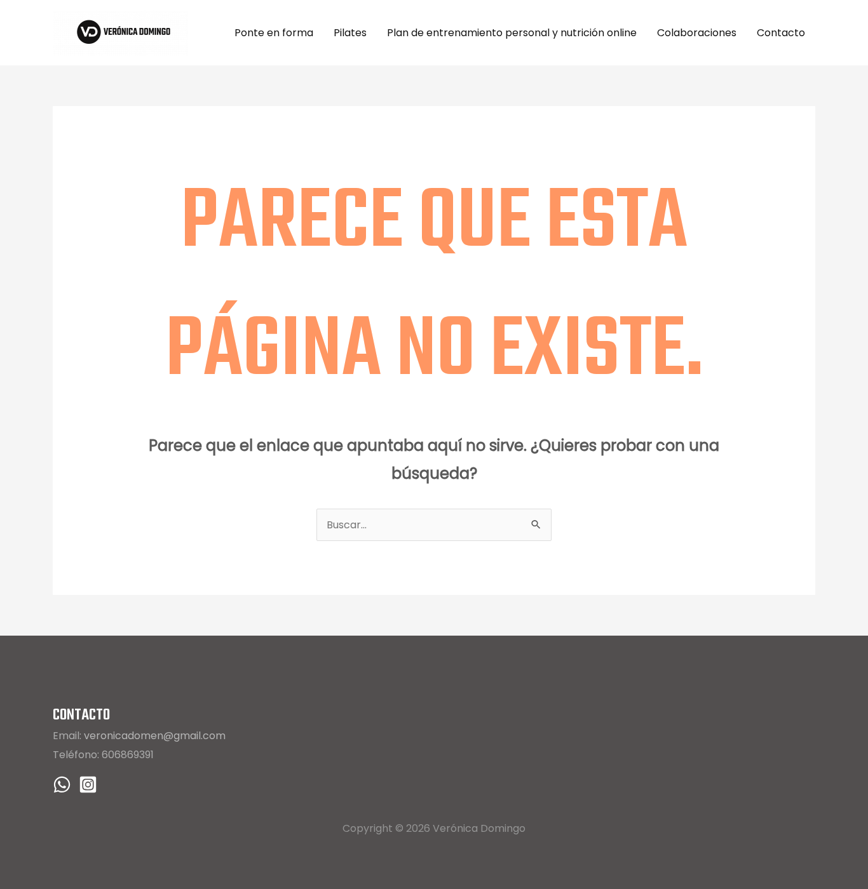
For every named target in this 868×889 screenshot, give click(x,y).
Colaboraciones (696, 32)
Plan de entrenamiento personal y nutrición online (512, 32)
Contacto (781, 32)
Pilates (350, 32)
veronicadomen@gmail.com (155, 735)
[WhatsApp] (62, 784)
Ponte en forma (273, 32)
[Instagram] (88, 784)
